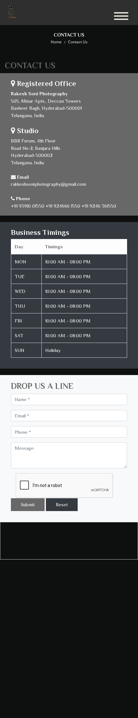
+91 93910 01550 (27, 206)
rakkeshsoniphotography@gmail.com (48, 184)
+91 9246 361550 (99, 206)
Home (56, 42)
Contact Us (78, 42)
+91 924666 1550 (63, 206)
